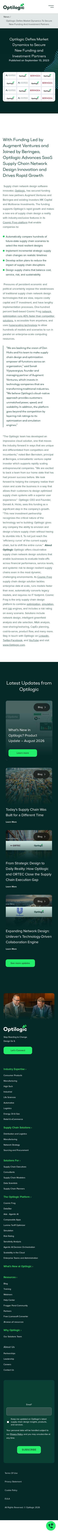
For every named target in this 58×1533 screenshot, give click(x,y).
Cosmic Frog (44, 577)
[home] (14, 6)
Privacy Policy (16, 1434)
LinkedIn (44, 636)
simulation (47, 604)
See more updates (20, 963)
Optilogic (20, 190)
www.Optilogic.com (14, 645)
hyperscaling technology (23, 325)
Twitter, (7, 640)
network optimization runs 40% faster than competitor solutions (29, 316)
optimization (33, 604)
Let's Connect (18, 1050)
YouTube (34, 640)
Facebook (16, 640)
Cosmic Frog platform (15, 222)
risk (10, 608)
